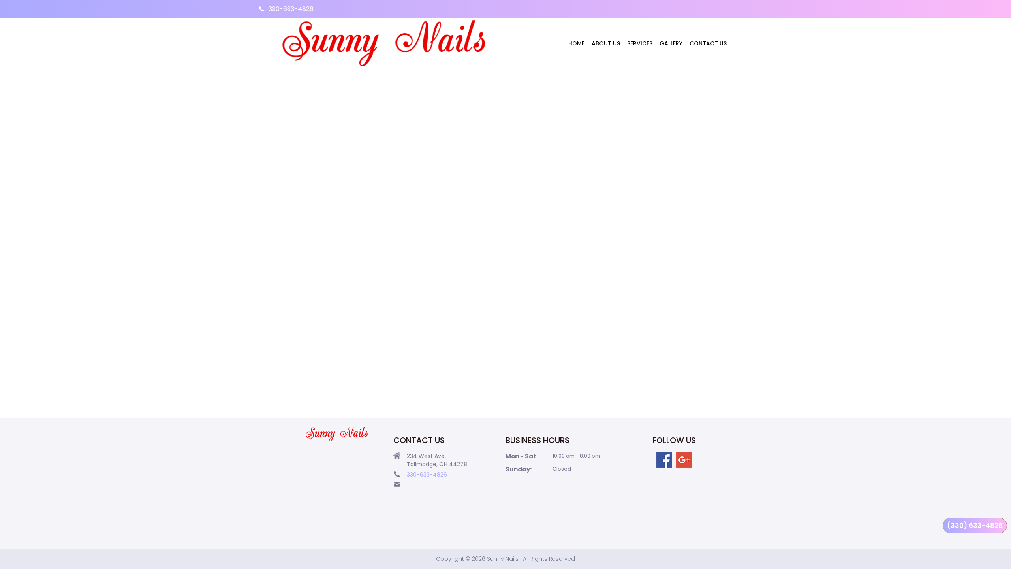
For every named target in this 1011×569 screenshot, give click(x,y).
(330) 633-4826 (975, 525)
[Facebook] (664, 460)
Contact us (708, 43)
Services (639, 43)
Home (576, 43)
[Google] (684, 460)
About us (606, 43)
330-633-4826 (291, 8)
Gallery (671, 43)
